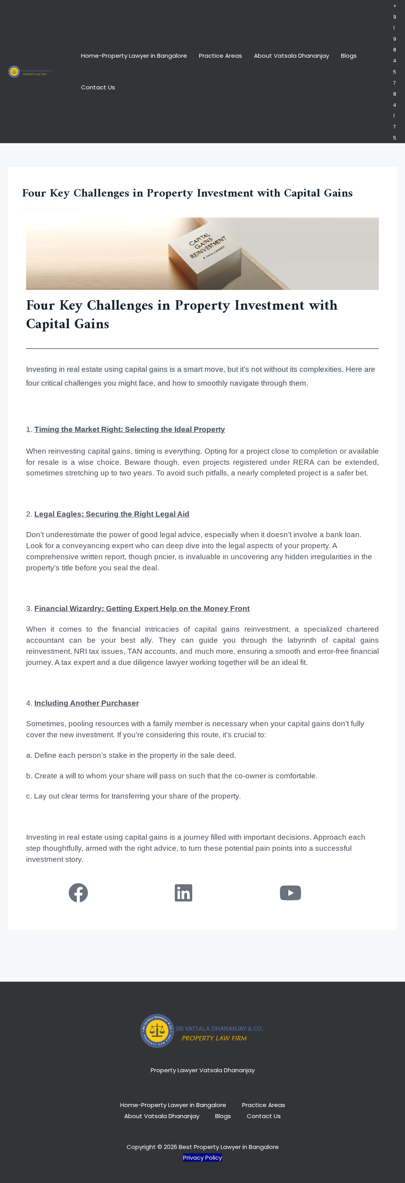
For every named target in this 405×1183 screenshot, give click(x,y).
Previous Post (62, 949)
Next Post (348, 949)
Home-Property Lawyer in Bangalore (134, 55)
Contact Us (98, 87)
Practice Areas (220, 55)
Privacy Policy (202, 1157)
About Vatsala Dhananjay (291, 55)
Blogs (349, 55)
